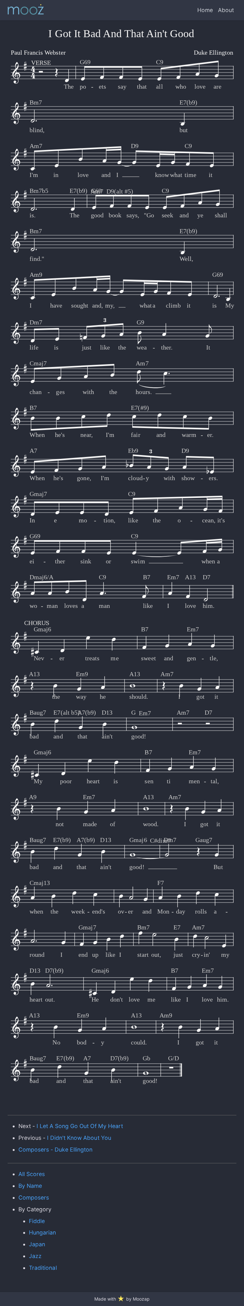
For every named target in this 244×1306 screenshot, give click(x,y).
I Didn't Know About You (79, 1137)
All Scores (31, 1174)
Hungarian (42, 1232)
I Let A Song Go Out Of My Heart (80, 1126)
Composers (33, 1197)
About (226, 10)
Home (205, 10)
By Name (30, 1185)
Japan (37, 1244)
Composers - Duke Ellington (55, 1149)
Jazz (35, 1256)
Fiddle (37, 1221)
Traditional (43, 1267)
